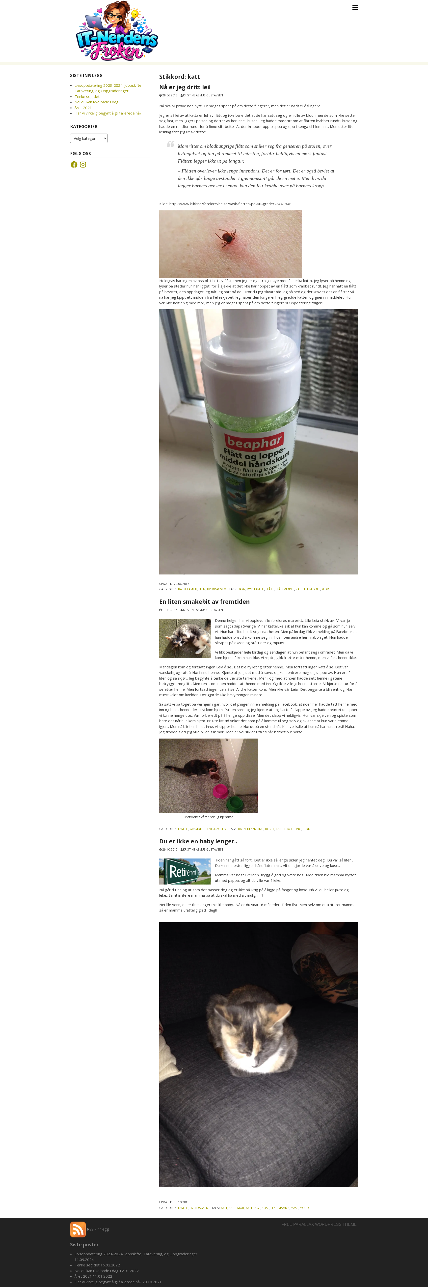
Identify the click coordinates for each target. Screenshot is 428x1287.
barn (241, 589)
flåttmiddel (284, 589)
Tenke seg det (87, 96)
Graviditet (198, 829)
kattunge (252, 1208)
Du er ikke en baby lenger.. (199, 841)
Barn (182, 589)
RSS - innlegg (97, 1229)
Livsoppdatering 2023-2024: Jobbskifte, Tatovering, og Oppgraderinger (136, 1253)
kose (265, 1208)
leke (274, 1208)
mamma (283, 1208)
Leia (287, 829)
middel (314, 589)
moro (304, 1208)
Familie (192, 589)
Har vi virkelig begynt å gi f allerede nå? (108, 113)
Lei (306, 589)
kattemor (236, 1208)
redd (325, 589)
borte (269, 829)
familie (259, 589)
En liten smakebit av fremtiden (204, 601)
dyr (250, 589)
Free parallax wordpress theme (319, 1224)
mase (294, 1208)
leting (296, 829)
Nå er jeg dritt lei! (185, 87)
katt (299, 589)
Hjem (202, 589)
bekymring (255, 829)
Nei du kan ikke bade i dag (96, 101)
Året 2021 (83, 107)
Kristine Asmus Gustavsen (203, 95)
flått (270, 589)
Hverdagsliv (216, 589)
